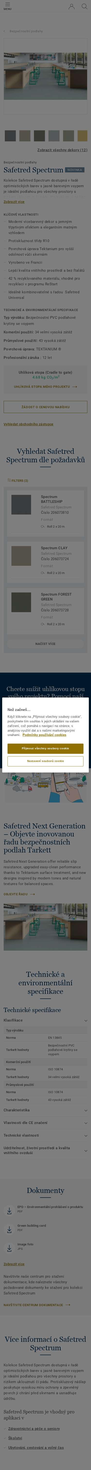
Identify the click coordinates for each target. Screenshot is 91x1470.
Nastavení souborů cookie (45, 761)
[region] (45, 734)
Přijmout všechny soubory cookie (45, 748)
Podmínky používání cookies (44, 735)
